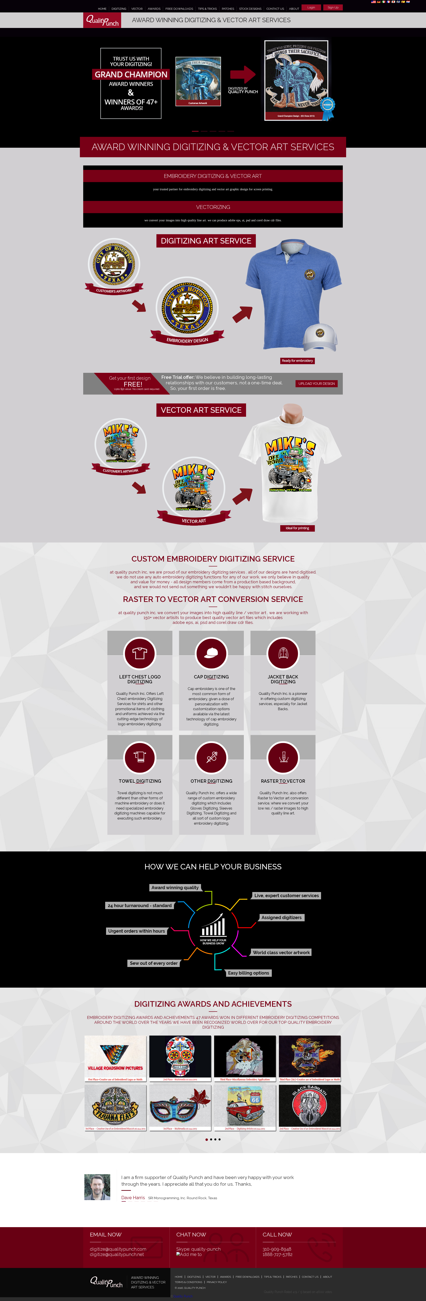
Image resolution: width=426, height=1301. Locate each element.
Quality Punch (183, 1296)
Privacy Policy (217, 1282)
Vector (137, 8)
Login (311, 7)
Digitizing (119, 8)
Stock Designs (250, 8)
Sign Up (333, 7)
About (294, 8)
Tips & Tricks (207, 8)
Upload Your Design (317, 384)
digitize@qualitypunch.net (117, 1254)
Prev (89, 84)
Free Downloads (179, 8)
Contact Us (275, 8)
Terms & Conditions (188, 1282)
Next (337, 84)
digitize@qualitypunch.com (118, 1249)
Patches (228, 8)
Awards (154, 8)
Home (102, 8)
